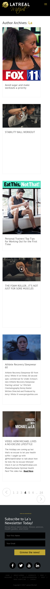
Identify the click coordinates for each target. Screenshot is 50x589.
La (30, 22)
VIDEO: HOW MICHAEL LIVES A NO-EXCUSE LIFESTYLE (20, 443)
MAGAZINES (8, 577)
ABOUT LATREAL (19, 575)
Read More (28, 471)
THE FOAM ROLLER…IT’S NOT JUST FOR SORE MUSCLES (21, 287)
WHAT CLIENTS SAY (20, 579)
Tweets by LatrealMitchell (25, 513)
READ (42, 575)
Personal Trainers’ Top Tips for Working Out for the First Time (21, 241)
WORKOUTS (32, 575)
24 (41, 492)
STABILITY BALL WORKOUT (20, 132)
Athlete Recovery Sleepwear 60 (20, 366)
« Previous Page (6, 492)
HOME (7, 575)
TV (17, 577)
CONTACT (33, 579)
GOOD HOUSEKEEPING (29, 577)
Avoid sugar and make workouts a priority (17, 86)
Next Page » (41, 499)
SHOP (43, 577)
